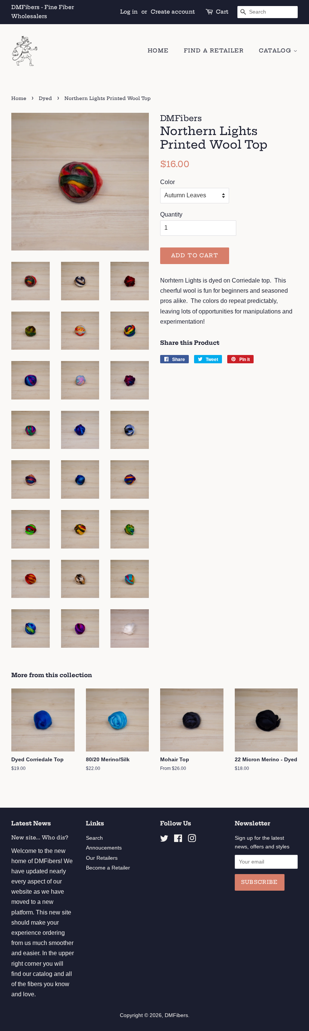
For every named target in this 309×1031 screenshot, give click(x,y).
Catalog (276, 50)
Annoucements (104, 848)
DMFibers (176, 1015)
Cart (222, 11)
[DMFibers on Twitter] (164, 840)
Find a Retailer (214, 50)
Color (167, 182)
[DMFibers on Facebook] (178, 840)
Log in (129, 11)
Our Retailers (102, 858)
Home (158, 50)
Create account (173, 11)
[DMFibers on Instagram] (192, 840)
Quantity (171, 214)
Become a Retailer (108, 868)
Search (94, 838)
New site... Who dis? (39, 837)
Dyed (45, 98)
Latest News (31, 823)
